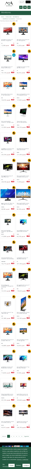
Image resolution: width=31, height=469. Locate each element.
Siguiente (26, 436)
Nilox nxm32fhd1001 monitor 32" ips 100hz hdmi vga (23, 313)
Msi (17, 43)
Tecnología (8, 16)
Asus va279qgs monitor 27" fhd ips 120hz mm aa (7, 67)
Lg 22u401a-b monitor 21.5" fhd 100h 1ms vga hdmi (7, 40)
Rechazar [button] (18, 465)
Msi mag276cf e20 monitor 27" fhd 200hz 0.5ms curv (23, 286)
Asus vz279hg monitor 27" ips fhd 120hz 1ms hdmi (23, 368)
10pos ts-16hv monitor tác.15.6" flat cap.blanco (22, 122)
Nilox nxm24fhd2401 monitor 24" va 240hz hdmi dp (7, 422)
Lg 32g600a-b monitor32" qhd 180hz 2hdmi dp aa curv (7, 149)
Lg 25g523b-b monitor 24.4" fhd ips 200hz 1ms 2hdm (7, 368)
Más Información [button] (5, 465)
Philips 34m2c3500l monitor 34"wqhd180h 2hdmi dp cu (7, 395)
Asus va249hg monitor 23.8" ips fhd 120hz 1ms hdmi (23, 231)
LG (1, 43)
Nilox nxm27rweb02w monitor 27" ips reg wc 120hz (7, 122)
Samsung (3, 261)
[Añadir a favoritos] (13, 43)
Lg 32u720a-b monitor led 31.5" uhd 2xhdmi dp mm (22, 395)
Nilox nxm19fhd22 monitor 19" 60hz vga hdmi (22, 340)
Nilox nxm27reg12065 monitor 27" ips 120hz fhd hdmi (6, 231)
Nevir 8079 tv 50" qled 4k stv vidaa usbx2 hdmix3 (23, 149)
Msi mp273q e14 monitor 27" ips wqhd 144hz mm (7, 340)
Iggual (2, 207)
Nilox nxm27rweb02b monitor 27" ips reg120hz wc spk (23, 95)
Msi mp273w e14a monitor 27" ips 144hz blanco (7, 95)
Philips (2, 397)
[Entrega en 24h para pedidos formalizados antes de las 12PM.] (14, 24)
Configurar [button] (26, 465)
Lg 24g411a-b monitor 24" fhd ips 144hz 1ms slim (23, 67)
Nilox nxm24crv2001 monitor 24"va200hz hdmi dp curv (23, 176)
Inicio (2, 16)
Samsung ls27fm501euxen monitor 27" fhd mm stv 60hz (7, 258)
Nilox (18, 97)
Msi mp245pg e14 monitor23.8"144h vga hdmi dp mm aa (7, 286)
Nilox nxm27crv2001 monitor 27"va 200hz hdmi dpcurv (23, 204)
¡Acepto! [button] (11, 465)
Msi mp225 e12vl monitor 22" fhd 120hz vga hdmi (23, 40)
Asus (2, 70)
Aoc (2, 316)
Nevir (18, 152)
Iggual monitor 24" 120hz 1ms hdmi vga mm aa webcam (7, 204)
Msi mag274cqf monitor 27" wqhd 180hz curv (7, 176)
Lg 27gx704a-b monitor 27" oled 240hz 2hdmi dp (22, 258)
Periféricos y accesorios (9, 19)
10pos (18, 125)
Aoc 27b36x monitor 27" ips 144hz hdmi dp (7, 313)
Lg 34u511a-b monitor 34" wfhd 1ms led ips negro (22, 422)
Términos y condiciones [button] (22, 459)
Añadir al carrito (8, 48)
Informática (16, 16)
